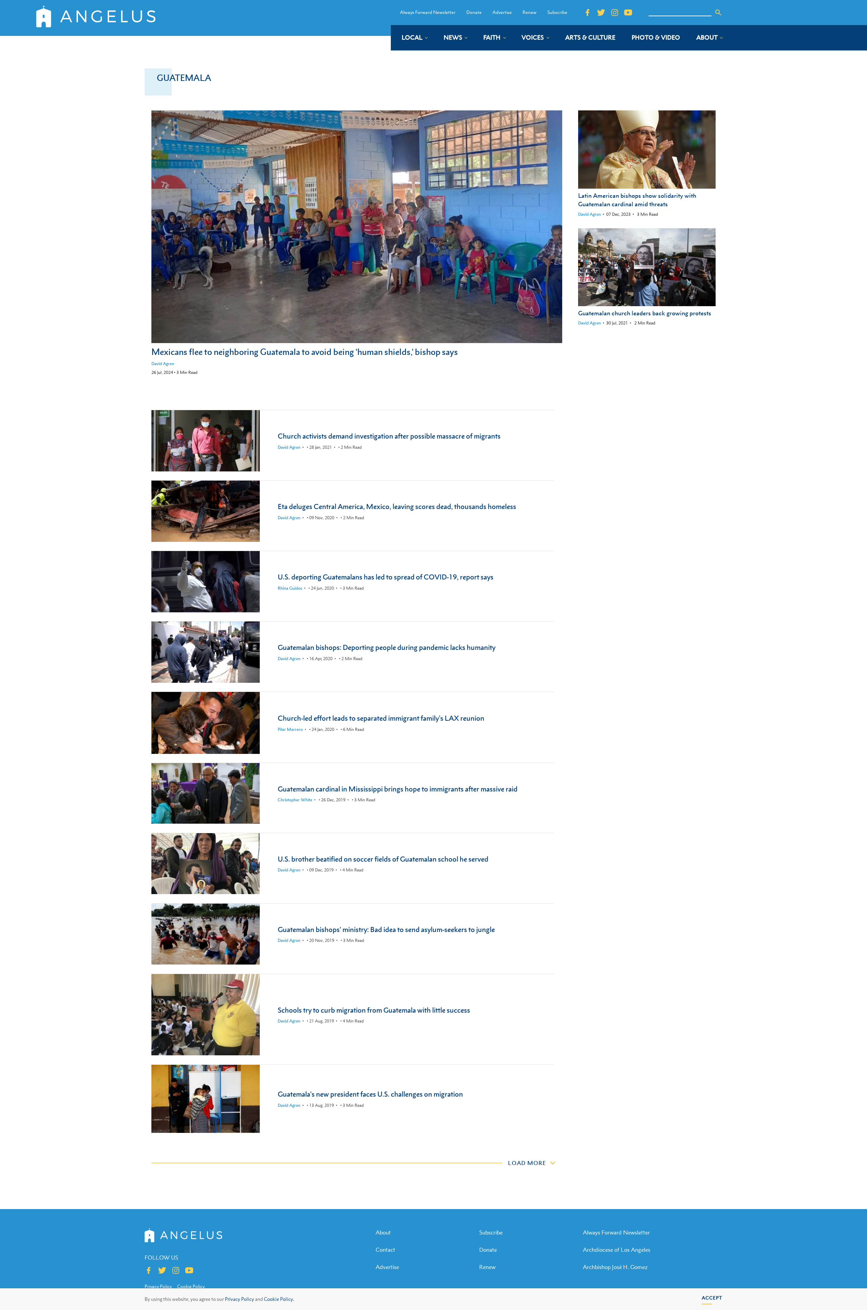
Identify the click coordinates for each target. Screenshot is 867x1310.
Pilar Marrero (290, 729)
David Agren (162, 363)
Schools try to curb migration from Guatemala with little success (374, 1010)
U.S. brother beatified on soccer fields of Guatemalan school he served (383, 859)
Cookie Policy (191, 1286)
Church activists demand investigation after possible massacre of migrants (389, 436)
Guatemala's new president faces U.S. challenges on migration (370, 1094)
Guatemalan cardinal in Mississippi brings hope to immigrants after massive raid (397, 789)
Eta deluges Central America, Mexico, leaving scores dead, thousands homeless (397, 506)
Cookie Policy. (279, 1299)
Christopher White (295, 799)
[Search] (718, 12)
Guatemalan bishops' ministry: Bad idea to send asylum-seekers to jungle (386, 929)
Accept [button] (712, 1298)
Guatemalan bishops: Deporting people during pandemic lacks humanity (386, 647)
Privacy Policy (239, 1299)
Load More (527, 1163)
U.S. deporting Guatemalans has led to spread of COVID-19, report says (385, 577)
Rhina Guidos (290, 588)
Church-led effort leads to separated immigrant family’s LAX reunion (381, 718)
